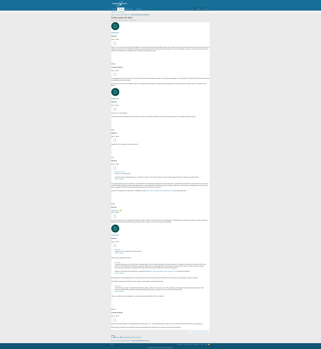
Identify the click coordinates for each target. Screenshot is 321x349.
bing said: (117, 249)
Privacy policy (195, 344)
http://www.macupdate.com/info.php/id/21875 (159, 190)
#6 (115, 217)
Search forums (121, 12)
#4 (115, 141)
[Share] (115, 42)
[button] (133, 9)
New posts (113, 12)
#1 (115, 44)
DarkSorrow (115, 20)
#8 (115, 321)
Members (139, 9)
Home (114, 9)
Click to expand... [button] (119, 179)
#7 (115, 246)
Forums (120, 9)
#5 (115, 169)
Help (201, 344)
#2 (115, 75)
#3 (115, 110)
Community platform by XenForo (160, 347)
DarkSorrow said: (120, 172)
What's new (129, 9)
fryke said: (118, 286)
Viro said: (117, 262)
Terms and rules (187, 344)
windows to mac (133, 20)
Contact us (179, 344)
